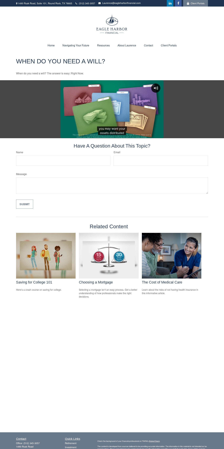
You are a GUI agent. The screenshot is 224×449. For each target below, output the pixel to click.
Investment (70, 447)
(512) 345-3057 (87, 3)
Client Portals (197, 3)
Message (21, 174)
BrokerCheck (154, 441)
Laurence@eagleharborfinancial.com (121, 3)
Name (19, 152)
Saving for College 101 (34, 282)
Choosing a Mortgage (96, 282)
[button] (51, 45)
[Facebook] (178, 3)
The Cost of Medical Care (162, 282)
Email (117, 152)
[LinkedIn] (170, 3)
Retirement (70, 443)
